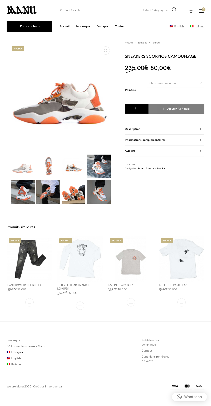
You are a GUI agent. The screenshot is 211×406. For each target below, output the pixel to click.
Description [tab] (132, 129)
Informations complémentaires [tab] (145, 140)
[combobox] (154, 10)
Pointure (130, 90)
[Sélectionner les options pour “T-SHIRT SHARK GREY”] (131, 302)
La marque (13, 340)
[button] (189, 397)
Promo (141, 168)
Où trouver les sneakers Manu (26, 346)
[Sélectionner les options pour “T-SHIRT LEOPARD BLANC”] (181, 302)
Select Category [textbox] (153, 10)
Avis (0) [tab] (130, 151)
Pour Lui (156, 42)
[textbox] (175, 83)
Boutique (142, 42)
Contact (147, 350)
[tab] (164, 129)
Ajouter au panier (178, 109)
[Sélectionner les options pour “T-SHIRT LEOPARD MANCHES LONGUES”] (80, 306)
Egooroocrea (53, 386)
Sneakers (151, 168)
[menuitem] (64, 26)
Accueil (129, 42)
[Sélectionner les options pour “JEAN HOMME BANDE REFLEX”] (29, 302)
